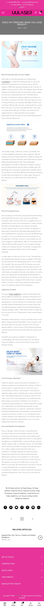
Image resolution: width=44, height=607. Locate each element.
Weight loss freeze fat (22, 498)
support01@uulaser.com (31, 2)
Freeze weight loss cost (13, 496)
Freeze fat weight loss (20, 493)
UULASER (22, 598)
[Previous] (4, 537)
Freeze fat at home (16, 491)
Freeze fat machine (29, 491)
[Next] (40, 537)
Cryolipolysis (6, 82)
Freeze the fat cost (33, 493)
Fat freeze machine (14, 488)
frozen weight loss (15, 294)
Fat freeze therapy (25, 488)
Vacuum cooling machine (29, 496)
